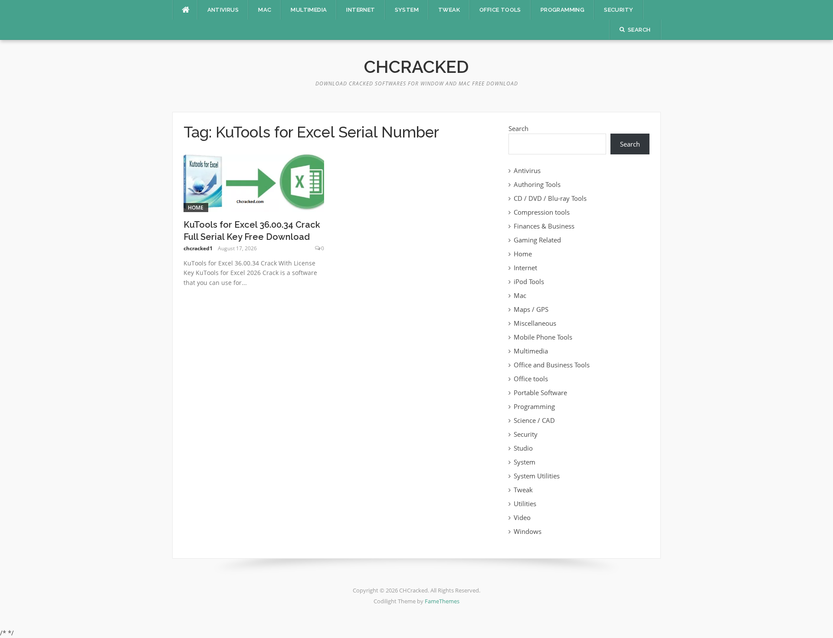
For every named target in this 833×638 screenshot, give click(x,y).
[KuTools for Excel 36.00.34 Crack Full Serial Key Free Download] (254, 182)
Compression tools (542, 212)
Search (518, 128)
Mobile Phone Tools (543, 337)
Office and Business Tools (552, 364)
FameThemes (442, 601)
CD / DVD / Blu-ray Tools (550, 198)
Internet (360, 10)
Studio (523, 448)
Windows (527, 531)
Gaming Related (537, 240)
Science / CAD (534, 420)
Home (196, 207)
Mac (264, 10)
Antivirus (223, 10)
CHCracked (416, 66)
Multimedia (309, 10)
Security (618, 10)
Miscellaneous (535, 323)
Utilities (525, 503)
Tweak (449, 10)
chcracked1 (198, 248)
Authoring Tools (537, 184)
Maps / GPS (531, 309)
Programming (562, 10)
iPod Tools (529, 281)
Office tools (500, 10)
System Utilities (537, 475)
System (407, 10)
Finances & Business (544, 226)
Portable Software (540, 392)
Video (522, 517)
